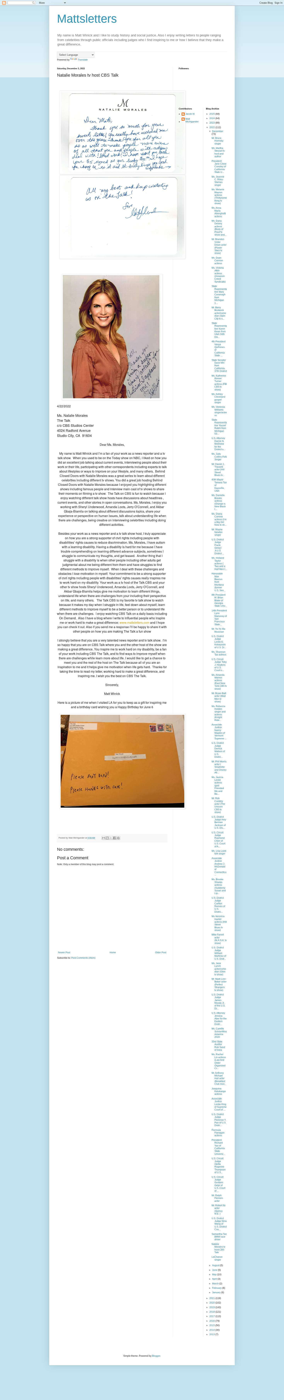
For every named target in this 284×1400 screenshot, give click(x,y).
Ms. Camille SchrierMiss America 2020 (219, 1032)
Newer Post (64, 952)
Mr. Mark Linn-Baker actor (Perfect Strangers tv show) (219, 985)
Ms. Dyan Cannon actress (217, 260)
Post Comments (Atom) (83, 958)
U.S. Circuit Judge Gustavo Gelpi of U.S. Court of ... (218, 1184)
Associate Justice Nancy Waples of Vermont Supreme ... (219, 731)
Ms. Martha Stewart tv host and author (218, 152)
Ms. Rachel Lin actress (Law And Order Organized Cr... (219, 1061)
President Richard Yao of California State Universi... (218, 1147)
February (217, 1288)
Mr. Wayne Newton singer (217, 532)
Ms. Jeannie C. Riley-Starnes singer (218, 180)
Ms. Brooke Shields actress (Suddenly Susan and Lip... (219, 886)
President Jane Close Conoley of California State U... (219, 167)
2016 (212, 1321)
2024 (212, 118)
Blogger (156, 1356)
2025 (212, 114)
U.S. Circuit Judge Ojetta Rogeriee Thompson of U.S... (219, 1165)
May (214, 1274)
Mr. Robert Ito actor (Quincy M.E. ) (218, 1209)
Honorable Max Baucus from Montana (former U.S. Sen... (218, 582)
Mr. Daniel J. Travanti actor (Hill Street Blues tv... (218, 470)
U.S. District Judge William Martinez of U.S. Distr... (219, 953)
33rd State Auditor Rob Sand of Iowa (218, 1045)
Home (113, 952)
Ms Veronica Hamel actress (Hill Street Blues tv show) (219, 923)
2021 (212, 1298)
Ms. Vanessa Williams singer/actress (219, 411)
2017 (212, 1316)
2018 (212, 1311)
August (216, 1265)
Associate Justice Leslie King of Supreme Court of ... (219, 1104)
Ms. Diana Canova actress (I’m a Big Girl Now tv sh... (219, 519)
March (215, 1283)
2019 (212, 1307)
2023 (212, 122)
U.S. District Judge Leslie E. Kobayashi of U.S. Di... (219, 642)
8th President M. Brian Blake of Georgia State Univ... (219, 600)
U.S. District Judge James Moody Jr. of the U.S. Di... (218, 1001)
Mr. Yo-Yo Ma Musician (218, 630)
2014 (212, 1330)
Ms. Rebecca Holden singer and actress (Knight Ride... (219, 713)
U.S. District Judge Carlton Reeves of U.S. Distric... (218, 905)
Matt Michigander (192, 120)
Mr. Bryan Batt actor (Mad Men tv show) (219, 697)
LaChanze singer (217, 1258)
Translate (83, 59)
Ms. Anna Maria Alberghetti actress (219, 212)
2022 (212, 127)
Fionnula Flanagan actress (218, 1133)
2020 (212, 1302)
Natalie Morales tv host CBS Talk (218, 1248)
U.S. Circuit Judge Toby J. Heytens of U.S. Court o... (219, 665)
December (217, 131)
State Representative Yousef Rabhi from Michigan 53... (219, 427)
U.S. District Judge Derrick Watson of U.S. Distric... (218, 750)
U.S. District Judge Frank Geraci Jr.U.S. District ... (218, 546)
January (216, 1292)
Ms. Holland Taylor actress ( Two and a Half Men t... (219, 564)
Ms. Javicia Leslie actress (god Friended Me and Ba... (218, 785)
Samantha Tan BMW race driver (219, 1237)
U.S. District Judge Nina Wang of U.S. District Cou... (219, 1224)
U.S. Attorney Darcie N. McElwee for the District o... (218, 444)
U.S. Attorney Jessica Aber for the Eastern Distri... (219, 1019)
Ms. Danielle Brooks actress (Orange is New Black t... (219, 502)
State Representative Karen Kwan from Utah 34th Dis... (219, 330)
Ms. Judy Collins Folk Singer (219, 457)
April (215, 1279)
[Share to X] (111, 838)
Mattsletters (87, 18)
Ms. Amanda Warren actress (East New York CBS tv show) (219, 682)
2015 (212, 1325)
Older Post (160, 952)
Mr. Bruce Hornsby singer (217, 141)
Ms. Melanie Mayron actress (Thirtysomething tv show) (219, 196)
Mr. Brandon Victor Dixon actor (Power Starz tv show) (219, 246)
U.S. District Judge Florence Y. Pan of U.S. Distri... (219, 1120)
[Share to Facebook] (114, 838)
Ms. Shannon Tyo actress (219, 653)
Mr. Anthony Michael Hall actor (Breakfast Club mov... (219, 1079)
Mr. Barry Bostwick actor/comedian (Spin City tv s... (219, 313)
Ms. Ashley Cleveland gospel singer (218, 398)
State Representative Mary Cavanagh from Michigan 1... (219, 294)
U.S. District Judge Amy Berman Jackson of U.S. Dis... (219, 822)
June (215, 1270)
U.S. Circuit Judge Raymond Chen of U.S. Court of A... (218, 839)
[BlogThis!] (107, 838)
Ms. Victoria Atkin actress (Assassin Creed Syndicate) (219, 275)
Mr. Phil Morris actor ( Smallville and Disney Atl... (219, 767)
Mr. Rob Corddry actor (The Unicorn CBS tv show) (218, 805)
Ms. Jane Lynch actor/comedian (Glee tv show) (219, 969)
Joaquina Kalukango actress (219, 1091)
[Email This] (103, 838)
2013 (212, 1334)
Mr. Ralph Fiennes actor (217, 1198)
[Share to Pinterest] (118, 838)
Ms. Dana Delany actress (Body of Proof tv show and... (219, 228)
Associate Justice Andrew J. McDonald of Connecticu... (219, 866)
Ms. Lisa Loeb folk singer (219, 852)
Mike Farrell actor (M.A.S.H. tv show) (219, 938)
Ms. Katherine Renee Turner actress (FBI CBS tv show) (219, 382)
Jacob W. (190, 114)
